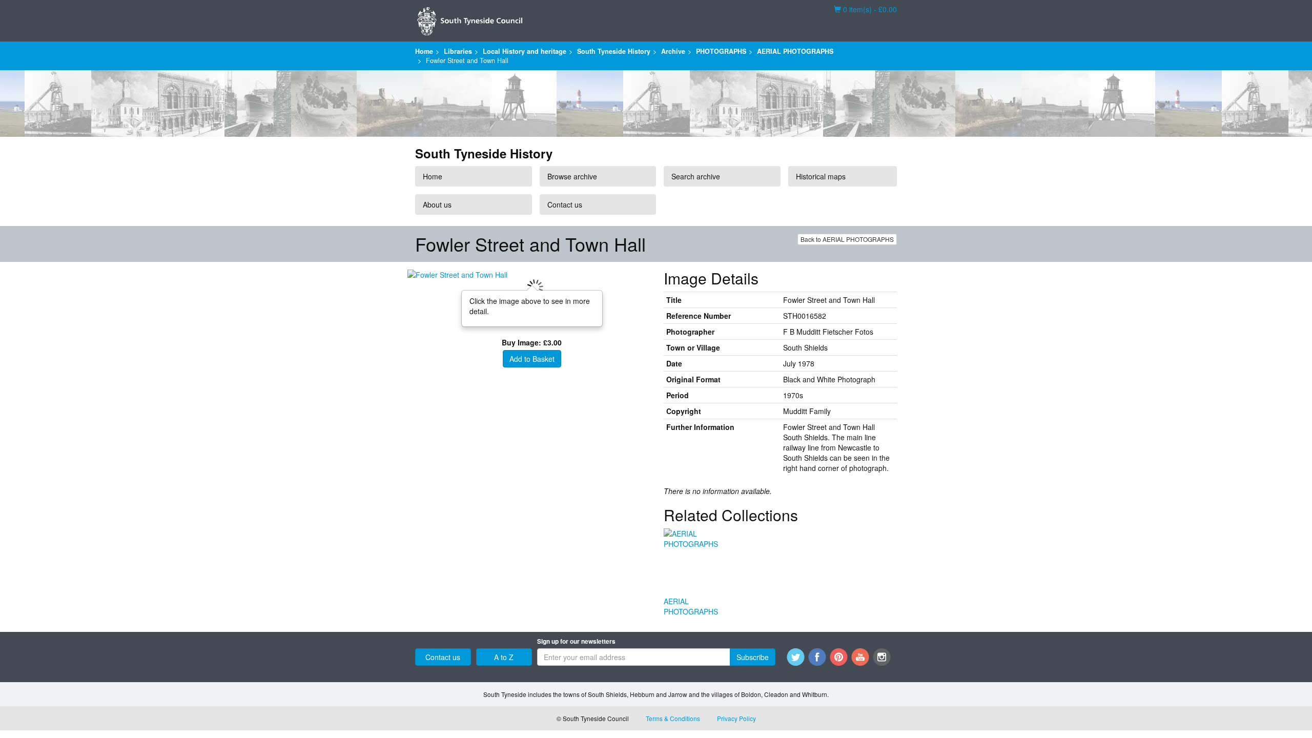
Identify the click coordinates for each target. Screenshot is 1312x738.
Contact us (564, 204)
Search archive (695, 176)
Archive (673, 51)
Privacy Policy (736, 718)
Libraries (458, 51)
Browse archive (572, 176)
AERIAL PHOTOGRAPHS (795, 51)
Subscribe (752, 657)
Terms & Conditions (673, 718)
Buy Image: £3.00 (532, 342)
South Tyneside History (613, 51)
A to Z (504, 657)
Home (424, 51)
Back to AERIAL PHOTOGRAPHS (847, 239)
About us (437, 204)
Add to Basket (532, 359)
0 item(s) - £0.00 (865, 9)
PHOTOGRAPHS (721, 51)
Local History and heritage (524, 51)
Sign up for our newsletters (576, 641)
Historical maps (821, 176)
